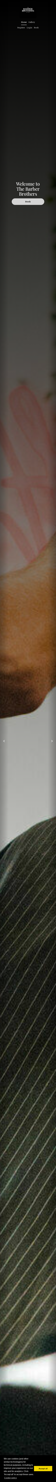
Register (21, 27)
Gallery (31, 22)
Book (36, 27)
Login (29, 27)
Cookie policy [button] (10, 1478)
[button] (4, 741)
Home (24, 22)
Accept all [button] (43, 1469)
